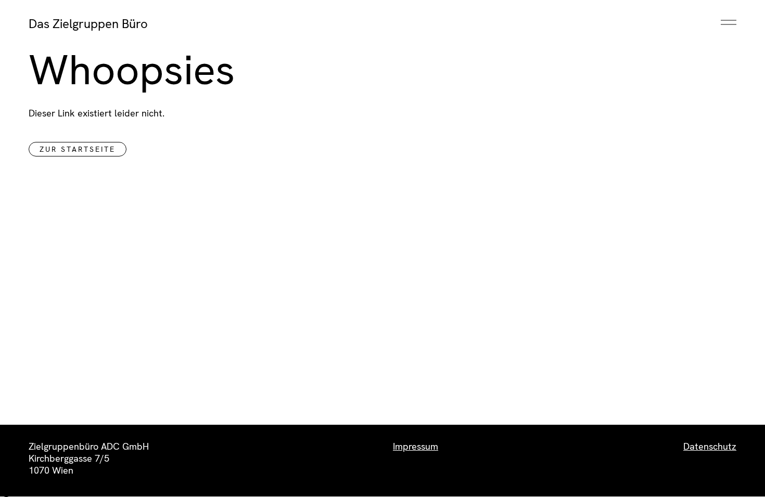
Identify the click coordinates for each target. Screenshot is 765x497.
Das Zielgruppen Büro (88, 24)
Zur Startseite (78, 149)
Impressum (415, 446)
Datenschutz (709, 446)
